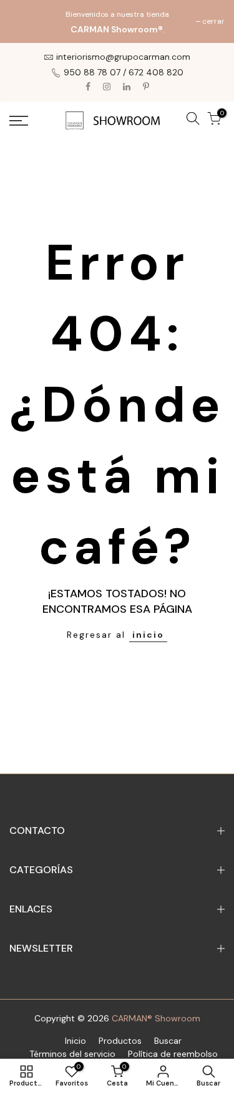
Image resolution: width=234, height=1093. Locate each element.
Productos (120, 1040)
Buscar (168, 1040)
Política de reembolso (173, 1053)
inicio (148, 634)
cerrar (27, 21)
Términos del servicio (72, 1053)
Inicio (75, 1040)
